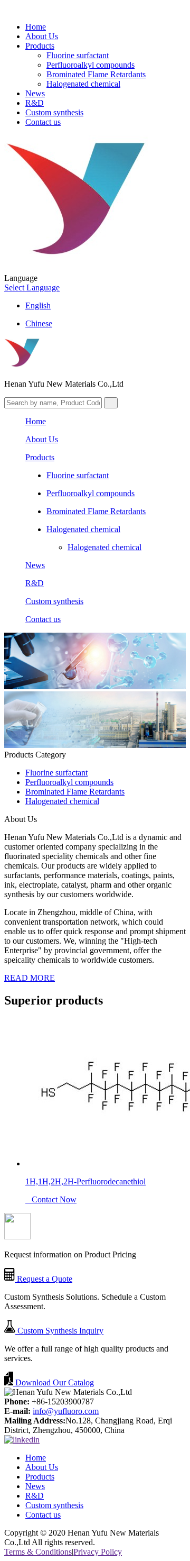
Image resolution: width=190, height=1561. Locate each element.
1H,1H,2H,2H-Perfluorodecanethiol (85, 1181)
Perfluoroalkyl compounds (90, 64)
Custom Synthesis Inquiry (59, 1330)
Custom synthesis (54, 112)
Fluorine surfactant (77, 55)
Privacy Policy (97, 1551)
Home (35, 26)
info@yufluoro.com (66, 1411)
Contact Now (51, 1199)
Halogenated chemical (83, 83)
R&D (34, 102)
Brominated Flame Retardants (96, 74)
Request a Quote (43, 1278)
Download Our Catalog (53, 1382)
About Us (41, 36)
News (35, 93)
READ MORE (29, 977)
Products (39, 45)
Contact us (43, 121)
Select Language (32, 287)
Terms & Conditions (38, 1551)
